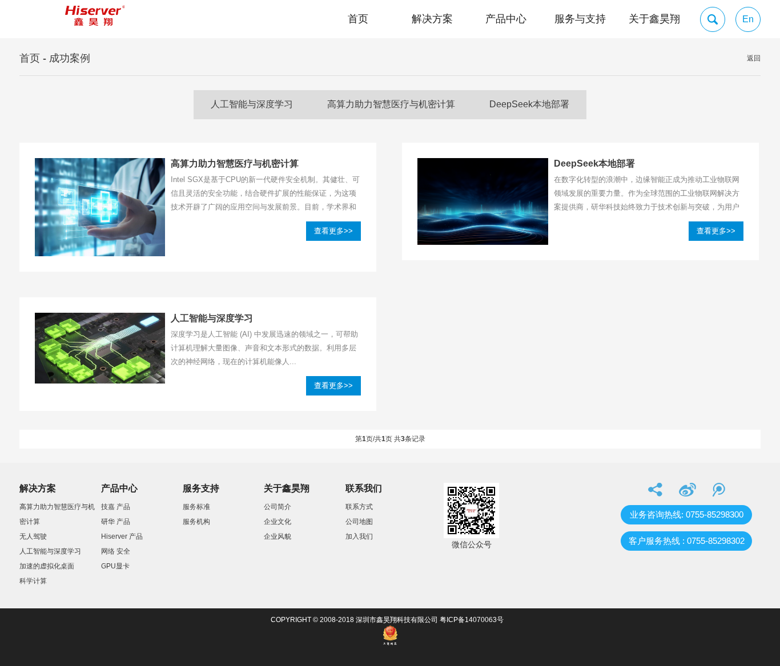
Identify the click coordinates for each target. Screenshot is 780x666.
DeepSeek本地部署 (529, 104)
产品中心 (505, 19)
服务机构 (196, 522)
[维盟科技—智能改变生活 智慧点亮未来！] (93, 19)
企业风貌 (277, 536)
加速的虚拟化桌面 (46, 566)
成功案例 (69, 58)
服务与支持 (580, 19)
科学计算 (33, 581)
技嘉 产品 (115, 507)
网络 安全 (115, 551)
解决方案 (432, 19)
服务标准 (196, 507)
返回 (754, 58)
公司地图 (359, 522)
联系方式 (359, 507)
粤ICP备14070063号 (472, 620)
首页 (358, 19)
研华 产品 (115, 522)
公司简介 (277, 507)
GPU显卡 (115, 566)
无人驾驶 (33, 536)
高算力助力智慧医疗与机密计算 (391, 104)
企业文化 (277, 522)
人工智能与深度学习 (252, 104)
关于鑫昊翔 (654, 19)
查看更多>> (333, 231)
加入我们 (359, 536)
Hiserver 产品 (122, 536)
